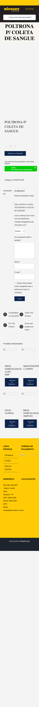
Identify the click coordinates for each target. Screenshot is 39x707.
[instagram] (25, 2)
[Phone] (4, 523)
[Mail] (14, 519)
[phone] (35, 2)
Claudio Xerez (25, 541)
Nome (17, 262)
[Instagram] (7, 519)
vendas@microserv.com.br (13, 510)
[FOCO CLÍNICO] (10, 399)
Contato (8, 461)
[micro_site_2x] (12, 7)
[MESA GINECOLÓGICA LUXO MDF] (10, 355)
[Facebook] (4, 519)
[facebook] (22, 2)
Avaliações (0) (7, 192)
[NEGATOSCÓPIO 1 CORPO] (29, 355)
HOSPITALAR (18, 180)
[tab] (7, 192)
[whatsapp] (28, 2)
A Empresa (9, 455)
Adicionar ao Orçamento (15, 153)
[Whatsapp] (11, 519)
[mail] (31, 2)
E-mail (17, 272)
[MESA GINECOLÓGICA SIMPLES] (29, 399)
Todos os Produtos (8, 467)
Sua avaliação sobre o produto (23, 238)
